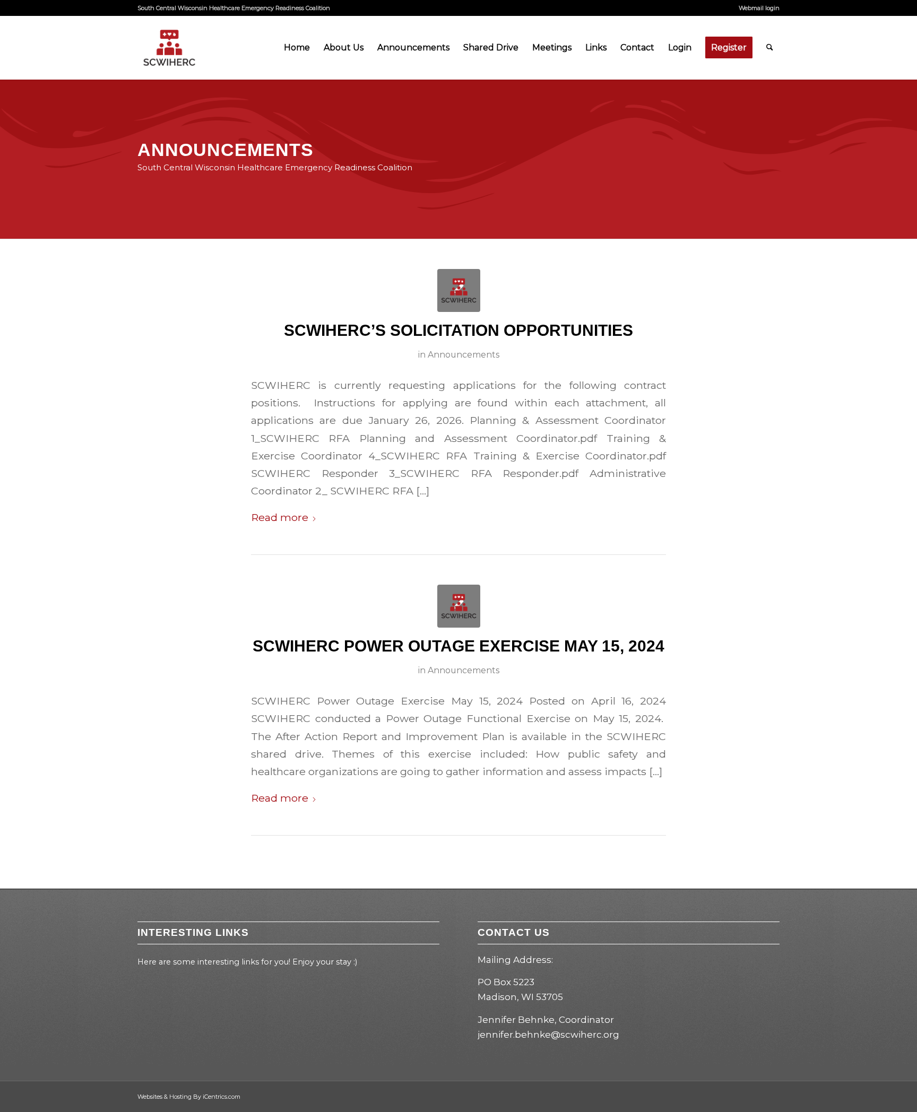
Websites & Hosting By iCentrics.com (188, 1096)
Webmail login (759, 8)
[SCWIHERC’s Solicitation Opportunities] (458, 290)
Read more (279, 517)
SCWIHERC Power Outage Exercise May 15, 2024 (458, 646)
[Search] (769, 48)
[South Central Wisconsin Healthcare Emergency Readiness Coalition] (169, 48)
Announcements (463, 355)
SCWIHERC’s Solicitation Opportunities (458, 330)
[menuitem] (756, 8)
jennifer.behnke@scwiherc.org (548, 1034)
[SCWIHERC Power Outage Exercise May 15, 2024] (458, 606)
